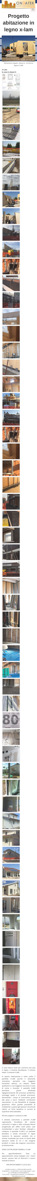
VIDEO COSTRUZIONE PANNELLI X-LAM (16, 1149)
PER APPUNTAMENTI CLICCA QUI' (18, 1165)
